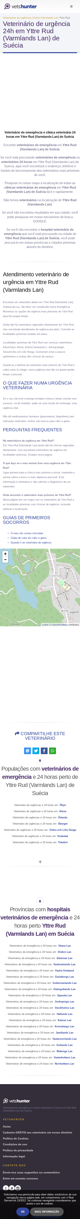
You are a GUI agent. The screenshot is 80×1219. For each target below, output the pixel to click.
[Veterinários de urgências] (20, 6)
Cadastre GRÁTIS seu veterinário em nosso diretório (37, 1132)
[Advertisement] (40, 93)
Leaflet (45, 624)
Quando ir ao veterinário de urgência (31, 542)
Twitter (12, 1188)
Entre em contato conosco (20, 1178)
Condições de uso (15, 1144)
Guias (7, 1126)
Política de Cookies (16, 1138)
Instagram (18, 1188)
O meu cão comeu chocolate (27, 533)
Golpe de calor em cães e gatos (29, 537)
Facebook (6, 1188)
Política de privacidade (18, 1150)
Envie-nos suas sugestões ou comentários (31, 1172)
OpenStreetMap (59, 624)
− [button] (5, 559)
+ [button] (5, 553)
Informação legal (14, 1156)
